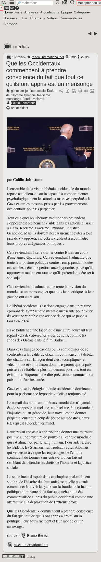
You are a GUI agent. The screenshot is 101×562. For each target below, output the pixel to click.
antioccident (19, 108)
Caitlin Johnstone (23, 103)
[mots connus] (80, 91)
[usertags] (67, 91)
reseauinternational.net (48, 57)
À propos (10, 24)
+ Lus (23, 18)
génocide (17, 91)
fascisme (43, 95)
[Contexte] (73, 91)
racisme (38, 99)
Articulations (49, 12)
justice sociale (35, 91)
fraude (27, 99)
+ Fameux (37, 18)
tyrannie (30, 95)
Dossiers (10, 18)
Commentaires (71, 18)
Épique (66, 12)
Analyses (31, 12)
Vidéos (52, 18)
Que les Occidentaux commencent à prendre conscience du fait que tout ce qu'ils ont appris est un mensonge (49, 73)
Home (8, 12)
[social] (61, 91)
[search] (34, 2)
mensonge (13, 99)
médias (21, 46)
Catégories (82, 12)
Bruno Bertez (37, 535)
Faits (18, 12)
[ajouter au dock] (86, 91)
